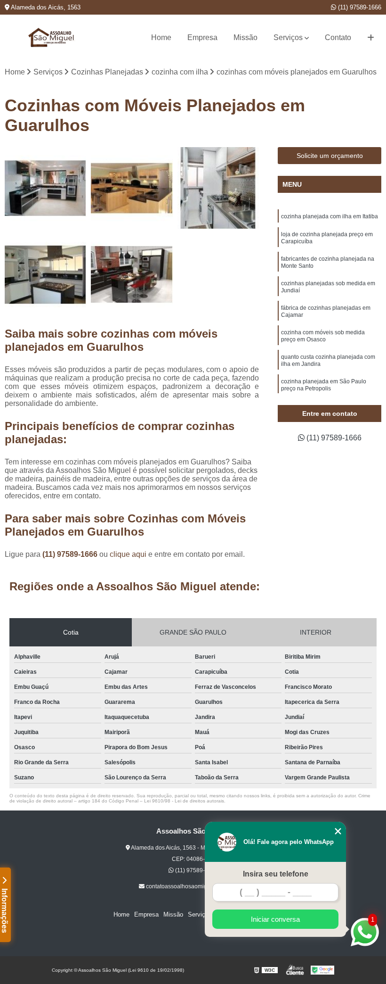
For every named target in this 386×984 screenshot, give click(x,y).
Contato (338, 37)
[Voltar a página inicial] (52, 37)
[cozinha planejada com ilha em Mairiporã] (131, 188)
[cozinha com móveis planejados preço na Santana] (45, 274)
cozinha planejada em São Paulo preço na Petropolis (323, 385)
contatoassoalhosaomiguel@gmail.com (196, 886)
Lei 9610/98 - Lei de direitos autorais (184, 800)
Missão (245, 37)
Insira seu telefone (275, 874)
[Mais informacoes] (370, 38)
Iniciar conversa (275, 919)
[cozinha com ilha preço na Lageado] (131, 274)
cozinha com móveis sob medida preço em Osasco (323, 336)
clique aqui (128, 554)
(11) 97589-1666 (358, 7)
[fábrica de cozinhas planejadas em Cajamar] (218, 188)
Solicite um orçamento (330, 155)
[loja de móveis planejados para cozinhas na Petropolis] (45, 188)
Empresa (202, 37)
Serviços (288, 37)
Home (161, 37)
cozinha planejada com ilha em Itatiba (329, 216)
